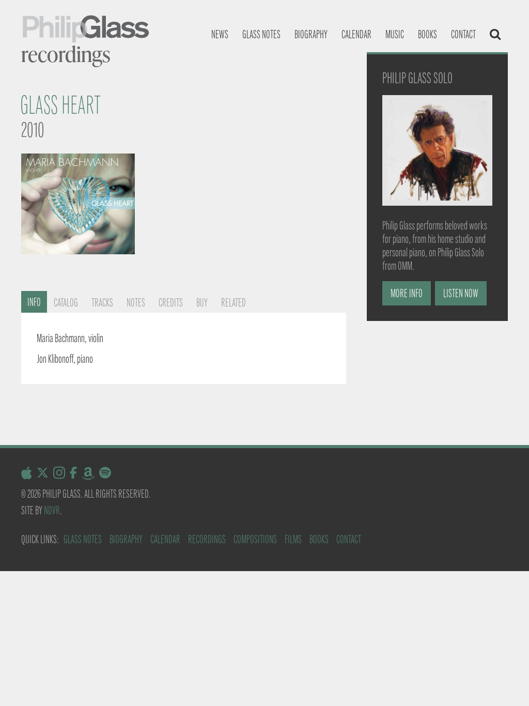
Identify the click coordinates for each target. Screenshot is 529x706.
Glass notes (261, 34)
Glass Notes (83, 539)
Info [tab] (34, 302)
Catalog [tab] (66, 302)
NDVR (52, 510)
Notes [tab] (136, 302)
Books (427, 34)
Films (293, 539)
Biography (311, 34)
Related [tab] (233, 302)
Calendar (356, 34)
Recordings (207, 539)
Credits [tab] (171, 302)
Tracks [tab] (102, 302)
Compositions (255, 539)
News (219, 34)
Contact (463, 34)
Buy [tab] (202, 302)
